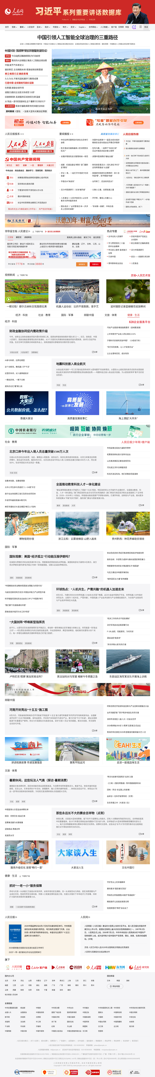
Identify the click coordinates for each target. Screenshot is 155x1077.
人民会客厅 (25, 352)
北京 (6, 980)
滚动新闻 (66, 505)
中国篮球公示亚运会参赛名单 (16, 810)
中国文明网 (133, 1012)
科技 (58, 385)
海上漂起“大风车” (128, 418)
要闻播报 (64, 134)
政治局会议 (19, 171)
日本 (108, 980)
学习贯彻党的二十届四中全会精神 (116, 244)
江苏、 (95, 244)
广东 (53, 985)
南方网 (131, 1026)
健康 (11, 907)
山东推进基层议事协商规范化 (119, 461)
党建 (11, 184)
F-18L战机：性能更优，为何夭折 (120, 631)
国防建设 (19, 643)
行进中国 (112, 257)
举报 (127, 27)
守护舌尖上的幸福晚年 (116, 882)
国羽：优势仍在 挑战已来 (15, 816)
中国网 (100, 1017)
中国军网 (86, 1022)
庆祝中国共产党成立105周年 (139, 238)
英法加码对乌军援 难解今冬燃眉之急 (77, 676)
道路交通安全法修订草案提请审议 (138, 192)
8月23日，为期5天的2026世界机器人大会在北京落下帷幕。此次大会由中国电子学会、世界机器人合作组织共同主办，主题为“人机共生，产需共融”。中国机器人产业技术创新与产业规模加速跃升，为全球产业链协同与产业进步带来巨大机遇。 (99, 597)
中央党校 (117, 1008)
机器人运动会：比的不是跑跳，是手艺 (77, 306)
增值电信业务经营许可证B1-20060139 (65, 1054)
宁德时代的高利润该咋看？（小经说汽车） (124, 341)
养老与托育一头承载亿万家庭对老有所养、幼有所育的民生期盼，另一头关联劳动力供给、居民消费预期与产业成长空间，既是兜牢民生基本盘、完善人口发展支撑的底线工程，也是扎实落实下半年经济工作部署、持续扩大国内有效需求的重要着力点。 (53, 894)
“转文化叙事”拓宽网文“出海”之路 (120, 777)
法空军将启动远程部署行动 (118, 625)
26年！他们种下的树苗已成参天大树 (138, 157)
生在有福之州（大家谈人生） (119, 803)
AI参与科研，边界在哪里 (15, 360)
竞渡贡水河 (9, 835)
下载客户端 (39, 231)
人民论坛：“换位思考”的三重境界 (137, 177)
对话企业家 (14, 352)
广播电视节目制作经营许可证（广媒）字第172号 (98, 1054)
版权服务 (90, 1041)
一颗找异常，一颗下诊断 (15, 380)
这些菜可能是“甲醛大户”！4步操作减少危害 (138, 201)
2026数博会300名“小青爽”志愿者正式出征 (124, 726)
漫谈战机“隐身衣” (114, 638)
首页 (7, 27)
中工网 (38, 1022)
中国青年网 (118, 1017)
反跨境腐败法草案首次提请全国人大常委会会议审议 (138, 164)
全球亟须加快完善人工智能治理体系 (87, 44)
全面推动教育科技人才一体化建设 (78, 484)
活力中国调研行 (137, 250)
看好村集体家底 (24, 196)
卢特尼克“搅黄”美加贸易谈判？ (27, 676)
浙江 (84, 980)
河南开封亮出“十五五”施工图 (28, 709)
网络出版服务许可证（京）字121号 (89, 1058)
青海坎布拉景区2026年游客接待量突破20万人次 (126, 732)
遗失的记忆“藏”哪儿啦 (13, 386)
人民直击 (134, 263)
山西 (30, 980)
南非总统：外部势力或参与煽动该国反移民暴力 (126, 559)
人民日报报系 (12, 134)
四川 (84, 985)
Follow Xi (65, 19)
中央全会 (9, 171)
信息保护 (126, 1041)
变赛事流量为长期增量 (14, 822)
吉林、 (89, 244)
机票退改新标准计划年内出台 (119, 454)
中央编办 (86, 1008)
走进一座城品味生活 (128, 762)
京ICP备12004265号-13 (126, 1054)
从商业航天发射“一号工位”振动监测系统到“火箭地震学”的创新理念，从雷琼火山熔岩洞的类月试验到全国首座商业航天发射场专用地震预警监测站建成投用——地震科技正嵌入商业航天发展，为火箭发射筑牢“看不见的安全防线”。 (100, 372)
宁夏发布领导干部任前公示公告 (30, 190)
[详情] (90, 939)
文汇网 (100, 1026)
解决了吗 (87, 237)
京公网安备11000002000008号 (129, 1058)
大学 (73, 505)
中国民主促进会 (57, 1031)
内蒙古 (38, 980)
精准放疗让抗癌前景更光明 (118, 902)
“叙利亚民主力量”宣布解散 (117, 579)
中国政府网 (40, 1012)
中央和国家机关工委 (105, 1008)
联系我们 (135, 1041)
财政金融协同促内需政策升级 (28, 331)
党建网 (100, 1031)
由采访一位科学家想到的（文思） (120, 796)
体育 (23, 801)
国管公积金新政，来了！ (134, 207)
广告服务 (62, 1041)
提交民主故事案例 (54, 231)
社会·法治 (13, 473)
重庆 (77, 985)
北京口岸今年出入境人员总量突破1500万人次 (38, 451)
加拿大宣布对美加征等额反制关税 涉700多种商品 (28, 111)
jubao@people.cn (100, 1045)
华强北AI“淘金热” (68, 181)
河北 (22, 980)
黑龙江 (62, 980)
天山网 (69, 1026)
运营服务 (71, 1041)
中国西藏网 (118, 1022)
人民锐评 (30, 27)
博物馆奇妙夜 (26, 538)
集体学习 (29, 171)
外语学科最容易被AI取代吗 (16, 500)
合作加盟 (81, 1041)
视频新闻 (10, 274)
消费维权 (34, 352)
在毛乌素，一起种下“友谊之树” (104, 148)
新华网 (7, 1017)
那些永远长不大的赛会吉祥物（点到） (81, 813)
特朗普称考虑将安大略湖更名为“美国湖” (123, 566)
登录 (146, 27)
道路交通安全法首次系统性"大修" (20, 92)
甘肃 (30, 990)
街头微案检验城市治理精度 (135, 148)
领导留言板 (11, 231)
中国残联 (8, 1031)
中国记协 (86, 1012)
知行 (17, 165)
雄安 (69, 990)
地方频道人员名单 (11, 994)
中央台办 (70, 1008)
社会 (7, 441)
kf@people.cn (55, 1050)
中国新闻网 (87, 1017)
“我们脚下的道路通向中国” (15, 605)
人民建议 (23, 231)
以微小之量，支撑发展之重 (103, 190)
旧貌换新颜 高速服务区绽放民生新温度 (22, 97)
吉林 (53, 980)
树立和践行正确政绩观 (140, 243)
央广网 (54, 1022)
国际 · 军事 (67, 315)
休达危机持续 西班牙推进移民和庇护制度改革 (125, 553)
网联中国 (89, 315)
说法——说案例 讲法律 (140, 257)
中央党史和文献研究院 (137, 1008)
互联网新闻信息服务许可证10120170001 (34, 1054)
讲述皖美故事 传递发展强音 (26, 762)
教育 (14, 441)
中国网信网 (118, 1012)
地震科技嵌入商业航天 (71, 364)
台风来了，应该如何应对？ (103, 181)
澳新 (127, 980)
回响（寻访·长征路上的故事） (119, 790)
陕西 (22, 990)
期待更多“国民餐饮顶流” (116, 889)
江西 (14, 985)
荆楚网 (85, 1026)
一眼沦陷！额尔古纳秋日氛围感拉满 (27, 306)
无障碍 (121, 27)
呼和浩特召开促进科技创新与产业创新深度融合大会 (128, 706)
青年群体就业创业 (115, 263)
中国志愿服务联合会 (74, 1031)
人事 (11, 190)
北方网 (116, 1026)
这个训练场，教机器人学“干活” (17, 367)
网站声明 (108, 1041)
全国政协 (23, 1012)
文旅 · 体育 (111, 315)
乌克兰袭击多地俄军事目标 (118, 572)
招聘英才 (53, 1041)
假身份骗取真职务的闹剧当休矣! (30, 106)
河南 (30, 985)
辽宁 (45, 980)
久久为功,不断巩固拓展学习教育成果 (21, 79)
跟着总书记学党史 (78, 19)
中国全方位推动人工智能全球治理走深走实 (58, 44)
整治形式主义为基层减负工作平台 (21, 209)
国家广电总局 (56, 1012)
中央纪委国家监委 (11, 1008)
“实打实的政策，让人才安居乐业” (120, 347)
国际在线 (70, 1022)
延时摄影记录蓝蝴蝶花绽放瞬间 (128, 306)
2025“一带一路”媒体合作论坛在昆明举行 (25, 952)
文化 (11, 801)
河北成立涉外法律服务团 (117, 467)
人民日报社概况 (22, 1041)
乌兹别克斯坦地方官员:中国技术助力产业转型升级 (25, 592)
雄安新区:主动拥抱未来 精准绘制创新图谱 (24, 70)
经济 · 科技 (22, 315)
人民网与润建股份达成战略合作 (97, 952)
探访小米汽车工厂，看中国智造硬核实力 (138, 171)
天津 (14, 980)
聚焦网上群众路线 (74, 237)
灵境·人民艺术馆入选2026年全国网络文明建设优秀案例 (106, 947)
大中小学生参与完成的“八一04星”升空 (20, 487)
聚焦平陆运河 (77, 762)
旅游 (17, 801)
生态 (64, 385)
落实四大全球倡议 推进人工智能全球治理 (29, 60)
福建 (6, 985)
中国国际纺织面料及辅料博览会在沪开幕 (103, 109)
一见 (32, 165)
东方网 (85, 1031)
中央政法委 (55, 1008)
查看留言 (82, 264)
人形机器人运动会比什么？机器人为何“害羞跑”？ (138, 186)
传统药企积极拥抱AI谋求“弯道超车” (121, 895)
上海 (69, 980)
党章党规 (39, 171)
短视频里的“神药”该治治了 (117, 908)
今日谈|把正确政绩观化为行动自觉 (25, 56)
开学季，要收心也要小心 (102, 198)
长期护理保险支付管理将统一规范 (74, 156)
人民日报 (10, 917)
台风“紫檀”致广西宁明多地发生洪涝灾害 (123, 713)
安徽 (92, 980)
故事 (25, 165)
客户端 (114, 27)
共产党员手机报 (45, 209)
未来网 (131, 1022)
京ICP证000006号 (110, 1058)
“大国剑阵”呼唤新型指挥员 (27, 622)
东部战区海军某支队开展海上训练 (128, 676)
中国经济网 (55, 1017)
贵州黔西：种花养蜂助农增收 (128, 538)
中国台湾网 (102, 1022)
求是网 (7, 1022)
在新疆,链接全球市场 (14, 88)
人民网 (84, 917)
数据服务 (99, 1041)
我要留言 (95, 264)
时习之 (9, 165)
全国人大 (8, 1012)
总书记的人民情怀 (115, 236)
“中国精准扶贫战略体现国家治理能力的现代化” (23, 586)
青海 (37, 990)
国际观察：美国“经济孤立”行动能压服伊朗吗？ (40, 556)
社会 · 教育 (44, 315)
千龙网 (7, 1026)
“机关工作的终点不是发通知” (118, 618)
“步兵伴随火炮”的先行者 (116, 644)
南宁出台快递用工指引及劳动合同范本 (20, 494)
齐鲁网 (38, 1026)
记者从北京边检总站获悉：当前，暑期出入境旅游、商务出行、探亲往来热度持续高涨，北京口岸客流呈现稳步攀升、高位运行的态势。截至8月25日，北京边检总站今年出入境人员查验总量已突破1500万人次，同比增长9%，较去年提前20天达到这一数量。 (53, 460)
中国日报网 (71, 1017)
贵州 (92, 985)
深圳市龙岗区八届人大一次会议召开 (121, 719)
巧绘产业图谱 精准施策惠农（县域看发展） (124, 328)
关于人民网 (34, 1041)
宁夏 (45, 990)
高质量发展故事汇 (77, 418)
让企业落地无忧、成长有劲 (118, 353)
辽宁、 (84, 244)
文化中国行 (128, 867)
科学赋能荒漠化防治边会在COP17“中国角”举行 (24, 599)
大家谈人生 (77, 867)
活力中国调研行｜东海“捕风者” (73, 190)
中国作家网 (40, 1031)
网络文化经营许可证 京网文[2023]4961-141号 (59, 1058)
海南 (69, 985)
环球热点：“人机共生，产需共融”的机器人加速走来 (90, 589)
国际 (7, 547)
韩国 (118, 980)
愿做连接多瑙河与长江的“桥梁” (17, 612)
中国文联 (23, 1031)
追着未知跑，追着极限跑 (15, 481)
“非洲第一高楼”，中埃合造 (102, 206)
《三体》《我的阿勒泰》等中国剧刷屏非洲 (124, 783)
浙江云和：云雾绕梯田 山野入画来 (77, 538)
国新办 (100, 1012)
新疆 (53, 990)
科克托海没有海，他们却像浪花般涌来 (122, 474)
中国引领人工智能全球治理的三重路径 (77, 37)
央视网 (22, 1017)
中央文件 (92, 19)
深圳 (61, 990)
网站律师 (117, 1041)
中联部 (38, 1008)
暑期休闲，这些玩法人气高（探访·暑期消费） (39, 780)
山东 (22, 985)
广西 (61, 985)
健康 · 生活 (133, 315)
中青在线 (132, 1017)
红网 (53, 1026)
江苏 (77, 980)
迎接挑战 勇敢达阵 (12, 829)
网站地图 (116, 986)
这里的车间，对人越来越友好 (16, 373)
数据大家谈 (26, 418)
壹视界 (40, 165)
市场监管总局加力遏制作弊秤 (119, 448)
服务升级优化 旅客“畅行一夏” (27, 867)
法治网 (22, 1022)
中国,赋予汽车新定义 (14, 65)
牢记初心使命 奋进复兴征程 (117, 251)
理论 (11, 178)
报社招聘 (44, 1041)
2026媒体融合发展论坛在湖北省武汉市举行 (26, 948)
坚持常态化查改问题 (26, 184)
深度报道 (19, 578)
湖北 (37, 985)
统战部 (22, 1008)
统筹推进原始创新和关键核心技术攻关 (33, 178)
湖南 (45, 985)
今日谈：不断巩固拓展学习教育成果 (138, 142)
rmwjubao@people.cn (109, 1050)
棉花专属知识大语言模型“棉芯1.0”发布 (20, 507)
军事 (14, 547)
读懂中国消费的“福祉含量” (102, 156)
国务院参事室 (72, 1012)
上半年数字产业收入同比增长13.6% (121, 334)
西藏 (14, 990)
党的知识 (48, 171)
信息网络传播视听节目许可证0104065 (28, 1058)
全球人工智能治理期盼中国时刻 (31, 44)
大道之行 (50, 165)
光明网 (38, 1017)
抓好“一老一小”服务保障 (25, 885)
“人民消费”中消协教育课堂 (25, 907)
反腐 (11, 196)
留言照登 (97, 237)
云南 (77, 247)
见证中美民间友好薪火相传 (103, 151)
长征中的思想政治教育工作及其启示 (32, 203)
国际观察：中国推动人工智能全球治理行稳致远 (118, 44)
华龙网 (22, 1026)
